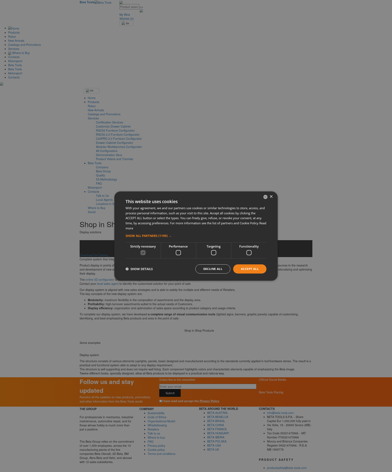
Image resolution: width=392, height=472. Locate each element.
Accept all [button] (250, 269)
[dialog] (196, 236)
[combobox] (265, 197)
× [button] (271, 196)
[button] (196, 235)
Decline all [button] (212, 269)
